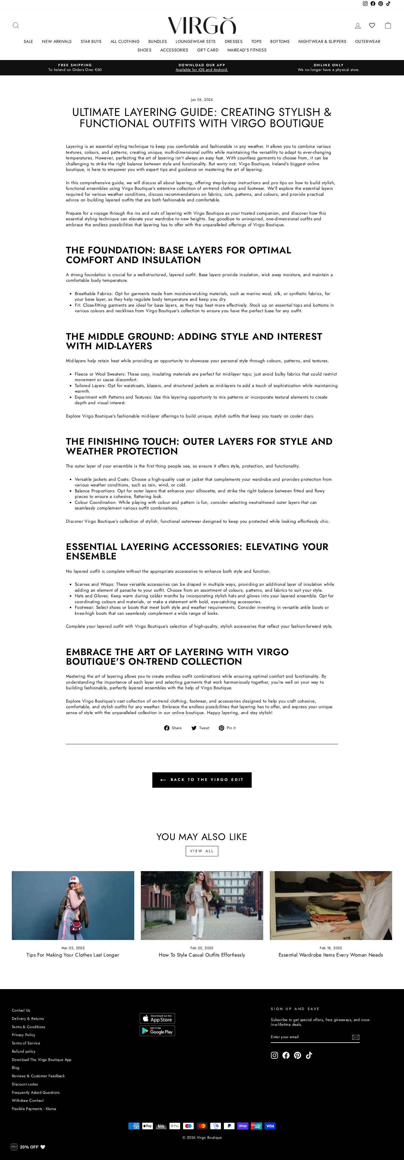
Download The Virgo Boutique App (42, 1059)
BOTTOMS (279, 41)
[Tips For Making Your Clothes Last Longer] (73, 905)
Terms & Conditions (28, 1027)
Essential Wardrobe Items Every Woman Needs (331, 954)
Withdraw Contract (27, 1100)
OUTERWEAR (367, 41)
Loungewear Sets (196, 41)
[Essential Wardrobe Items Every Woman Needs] (331, 905)
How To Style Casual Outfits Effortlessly (202, 954)
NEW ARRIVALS (57, 41)
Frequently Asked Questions (36, 1092)
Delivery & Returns (28, 1018)
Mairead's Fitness (246, 50)
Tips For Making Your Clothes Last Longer (73, 954)
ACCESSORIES (174, 50)
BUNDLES (157, 41)
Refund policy (23, 1051)
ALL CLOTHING (125, 41)
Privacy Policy (23, 1035)
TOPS (256, 41)
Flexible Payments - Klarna (34, 1109)
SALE (28, 41)
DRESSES (234, 41)
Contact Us (21, 1010)
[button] (28, 1147)
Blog (16, 1067)
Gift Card (208, 50)
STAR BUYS (91, 41)
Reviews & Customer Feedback (38, 1076)
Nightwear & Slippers (322, 41)
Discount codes (25, 1084)
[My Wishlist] (372, 25)
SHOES (144, 50)
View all (202, 851)
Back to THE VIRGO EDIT (206, 779)
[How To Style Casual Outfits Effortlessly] (202, 905)
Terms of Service (26, 1043)
